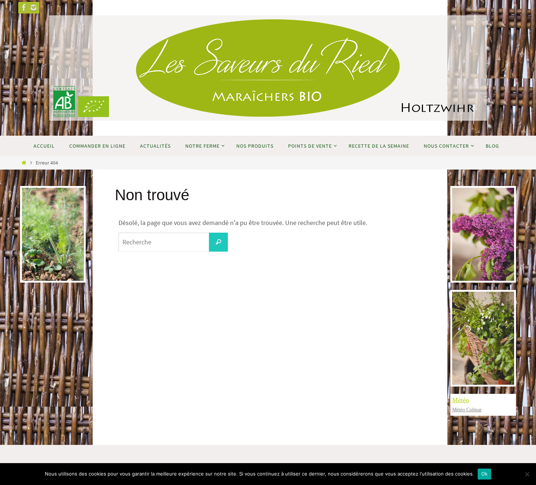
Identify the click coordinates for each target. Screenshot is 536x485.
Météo (460, 400)
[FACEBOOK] (24, 7)
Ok (484, 474)
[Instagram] (33, 7)
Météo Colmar (467, 409)
